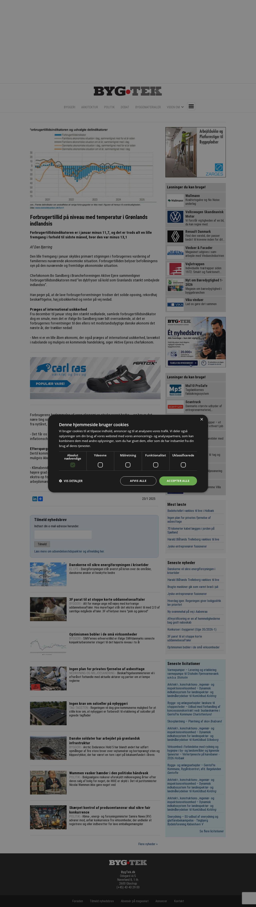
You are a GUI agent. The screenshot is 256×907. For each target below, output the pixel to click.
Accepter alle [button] (178, 481)
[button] (71, 481)
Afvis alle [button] (138, 481)
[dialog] (128, 453)
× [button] (201, 419)
